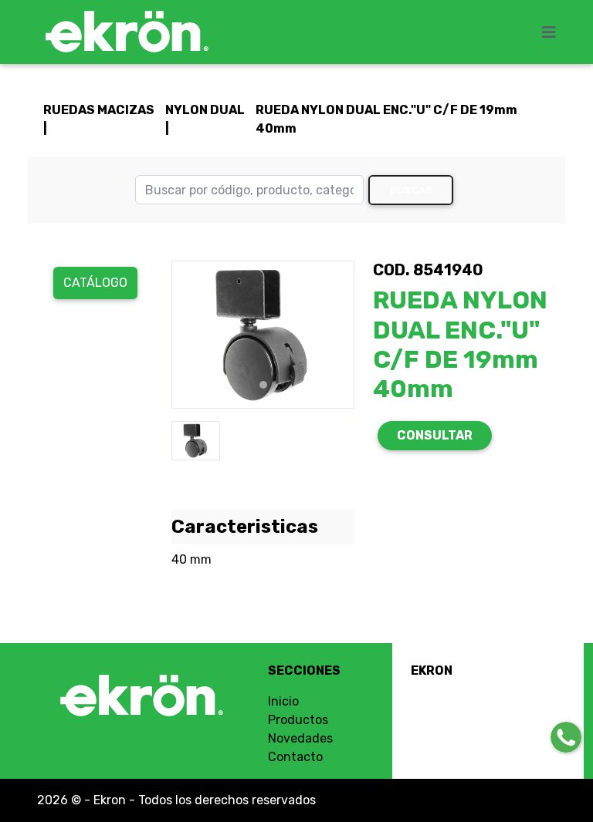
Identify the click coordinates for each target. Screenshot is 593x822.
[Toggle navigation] (553, 32)
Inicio (283, 701)
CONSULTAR (435, 435)
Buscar (411, 190)
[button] (185, 335)
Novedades (300, 738)
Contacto (295, 757)
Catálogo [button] (95, 282)
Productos (298, 720)
